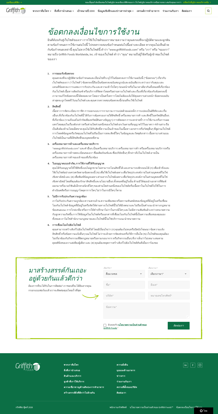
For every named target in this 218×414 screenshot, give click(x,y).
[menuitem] (185, 365)
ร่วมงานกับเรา (124, 381)
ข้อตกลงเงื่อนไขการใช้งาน (189, 407)
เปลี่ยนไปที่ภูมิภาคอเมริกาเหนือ (196, 2)
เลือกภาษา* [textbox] (157, 273)
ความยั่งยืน (122, 364)
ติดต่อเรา (178, 325)
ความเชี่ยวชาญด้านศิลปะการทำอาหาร (84, 387)
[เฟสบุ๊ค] (192, 365)
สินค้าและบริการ (72, 375)
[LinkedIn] (185, 365)
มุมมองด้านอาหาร (126, 370)
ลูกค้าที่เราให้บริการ (74, 381)
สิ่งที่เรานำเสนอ (72, 370)
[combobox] (124, 274)
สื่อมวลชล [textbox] (111, 273)
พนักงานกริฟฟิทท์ (118, 407)
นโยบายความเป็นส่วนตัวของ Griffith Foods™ (151, 407)
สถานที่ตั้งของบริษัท (127, 387)
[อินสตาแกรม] (200, 365)
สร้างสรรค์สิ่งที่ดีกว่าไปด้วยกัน (79, 392)
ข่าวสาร (121, 375)
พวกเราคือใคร (71, 364)
